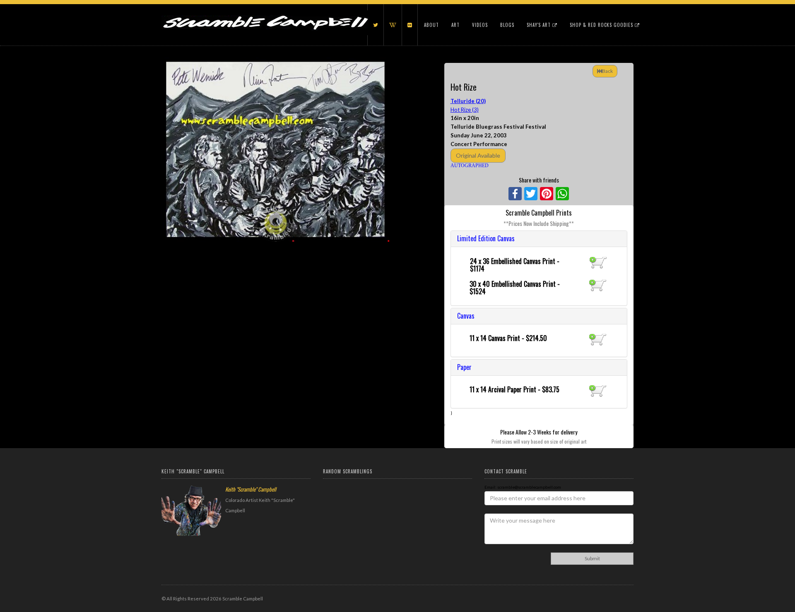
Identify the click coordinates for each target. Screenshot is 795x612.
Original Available (478, 155)
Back (607, 71)
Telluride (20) (468, 101)
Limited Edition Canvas (486, 238)
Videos (480, 25)
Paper (464, 367)
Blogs (507, 25)
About (431, 25)
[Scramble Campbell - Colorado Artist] (265, 14)
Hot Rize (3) (464, 109)
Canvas (466, 316)
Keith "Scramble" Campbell (250, 489)
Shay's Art (539, 25)
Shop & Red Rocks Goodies (602, 25)
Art (455, 25)
